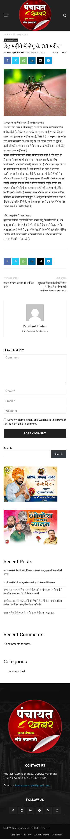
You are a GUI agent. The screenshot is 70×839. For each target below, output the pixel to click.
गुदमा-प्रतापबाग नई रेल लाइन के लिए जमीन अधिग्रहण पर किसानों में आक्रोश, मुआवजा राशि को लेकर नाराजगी (33, 591)
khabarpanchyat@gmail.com (32, 785)
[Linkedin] (32, 60)
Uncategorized (20, 34)
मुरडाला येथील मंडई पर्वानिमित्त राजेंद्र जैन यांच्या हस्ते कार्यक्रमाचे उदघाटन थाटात (52, 286)
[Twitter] (15, 60)
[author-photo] (35, 321)
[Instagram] (21, 810)
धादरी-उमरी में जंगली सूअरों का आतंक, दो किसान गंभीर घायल (29, 582)
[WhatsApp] (23, 60)
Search (8, 448)
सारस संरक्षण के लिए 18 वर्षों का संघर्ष (19, 284)
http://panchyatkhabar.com (35, 331)
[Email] (40, 60)
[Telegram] (48, 60)
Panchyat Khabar (15, 52)
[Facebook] (7, 60)
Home (7, 34)
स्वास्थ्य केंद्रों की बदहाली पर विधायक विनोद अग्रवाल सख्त (29, 612)
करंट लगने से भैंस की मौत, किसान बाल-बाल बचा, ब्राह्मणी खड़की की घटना (33, 572)
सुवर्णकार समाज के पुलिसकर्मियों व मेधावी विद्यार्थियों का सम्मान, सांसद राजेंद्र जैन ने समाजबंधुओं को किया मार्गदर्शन (33, 602)
